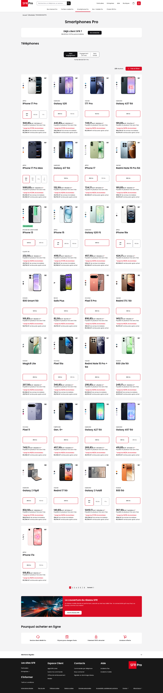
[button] (81, 655)
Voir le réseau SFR (73, 613)
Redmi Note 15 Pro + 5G (96, 365)
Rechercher (69, 3)
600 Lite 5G (122, 363)
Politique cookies (54, 688)
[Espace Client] (139, 3)
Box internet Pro (52, 9)
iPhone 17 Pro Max (33, 168)
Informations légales (27, 688)
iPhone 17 (90, 168)
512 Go (35, 114)
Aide (118, 3)
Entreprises (110, 3)
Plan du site (41, 688)
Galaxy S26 (60, 103)
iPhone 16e (122, 232)
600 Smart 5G (30, 300)
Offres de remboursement (56, 675)
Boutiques (126, 3)
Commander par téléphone (83, 668)
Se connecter (94, 33)
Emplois (125, 688)
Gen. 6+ (58, 429)
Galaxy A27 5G (93, 429)
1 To (43, 114)
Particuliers (100, 3)
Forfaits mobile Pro (67, 9)
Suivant (90, 587)
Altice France (137, 688)
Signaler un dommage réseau (84, 675)
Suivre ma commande (55, 672)
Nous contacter (79, 672)
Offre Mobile (31, 15)
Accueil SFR (27, 3)
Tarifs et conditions (27, 682)
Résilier (50, 679)
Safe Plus (59, 300)
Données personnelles (85, 688)
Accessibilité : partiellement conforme (107, 688)
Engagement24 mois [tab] (85, 55)
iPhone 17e (28, 555)
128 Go (128, 114)
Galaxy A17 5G (62, 168)
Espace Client (139, 3)
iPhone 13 (28, 232)
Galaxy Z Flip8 (31, 490)
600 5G (120, 490)
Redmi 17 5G (61, 490)
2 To (44, 179)
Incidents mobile (106, 672)
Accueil (25, 15)
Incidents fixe (105, 668)
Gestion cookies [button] (68, 688)
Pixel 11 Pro (90, 300)
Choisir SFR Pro (111, 9)
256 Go (27, 114)
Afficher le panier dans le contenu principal (133, 3)
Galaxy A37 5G (124, 103)
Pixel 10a (58, 363)
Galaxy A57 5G (124, 429)
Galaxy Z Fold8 (93, 490)
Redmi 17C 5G (124, 300)
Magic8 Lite (29, 363)
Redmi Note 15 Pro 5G (128, 168)
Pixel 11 (26, 429)
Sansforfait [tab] (96, 55)
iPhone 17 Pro (30, 103)
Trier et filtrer (135, 69)
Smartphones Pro (83, 9)
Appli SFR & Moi (52, 668)
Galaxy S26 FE (93, 232)
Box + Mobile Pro (97, 9)
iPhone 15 (59, 232)
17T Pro (89, 103)
